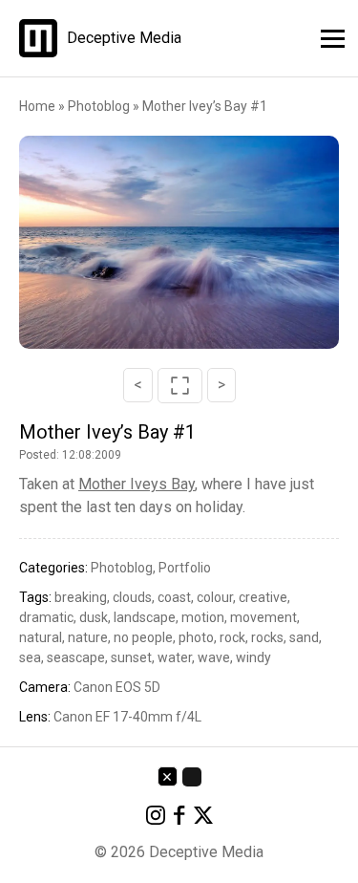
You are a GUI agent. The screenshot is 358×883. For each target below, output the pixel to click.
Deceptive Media (124, 38)
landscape (145, 617)
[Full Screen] (180, 385)
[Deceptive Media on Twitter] (203, 818)
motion (202, 617)
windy (253, 657)
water (175, 657)
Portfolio (184, 567)
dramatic (46, 617)
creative (263, 597)
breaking (80, 597)
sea (30, 657)
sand (304, 637)
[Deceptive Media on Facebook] (179, 818)
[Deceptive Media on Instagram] (155, 818)
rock (232, 637)
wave (214, 657)
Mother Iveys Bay (136, 484)
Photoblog (100, 106)
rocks (267, 637)
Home (37, 106)
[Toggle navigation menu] (327, 36)
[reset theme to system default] (168, 776)
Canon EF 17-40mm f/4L (127, 716)
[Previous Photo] (72, 242)
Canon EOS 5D (117, 687)
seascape (76, 657)
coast (174, 597)
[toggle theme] (191, 776)
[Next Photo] (285, 242)
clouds (132, 597)
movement (263, 617)
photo (196, 637)
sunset (131, 657)
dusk (93, 617)
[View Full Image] (179, 242)
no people (143, 637)
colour (215, 597)
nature (88, 637)
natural (40, 637)
